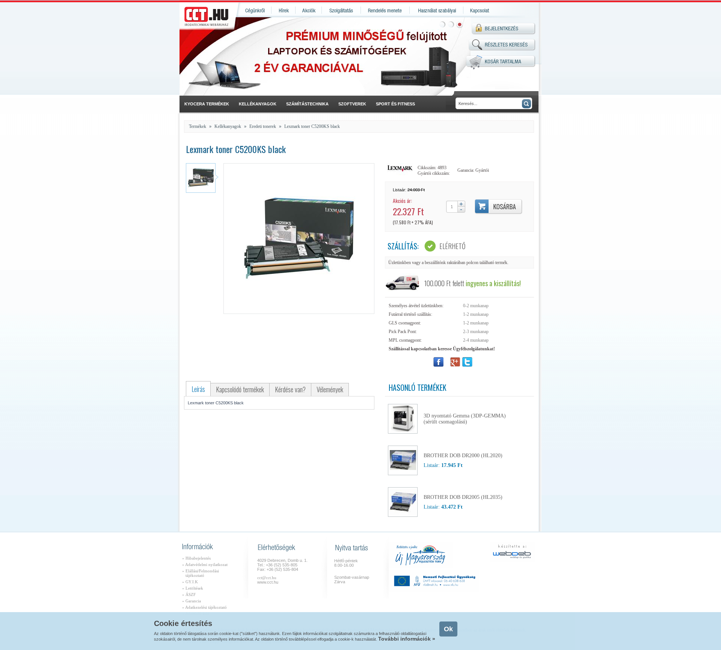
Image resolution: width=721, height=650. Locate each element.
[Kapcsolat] (479, 10)
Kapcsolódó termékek (240, 389)
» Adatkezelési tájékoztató (204, 607)
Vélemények (330, 389)
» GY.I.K (190, 581)
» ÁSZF (189, 594)
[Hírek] (284, 10)
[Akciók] (309, 10)
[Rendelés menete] (385, 10)
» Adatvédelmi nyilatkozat (205, 564)
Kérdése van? (290, 389)
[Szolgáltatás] (341, 10)
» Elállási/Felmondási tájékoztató (200, 573)
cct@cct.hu (266, 577)
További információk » (406, 639)
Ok (448, 629)
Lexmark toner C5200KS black (312, 126)
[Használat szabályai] (436, 10)
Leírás (198, 389)
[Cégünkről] (254, 10)
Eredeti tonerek (262, 126)
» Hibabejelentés (196, 558)
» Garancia (191, 601)
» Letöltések (192, 588)
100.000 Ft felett (472, 283)
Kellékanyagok (227, 126)
